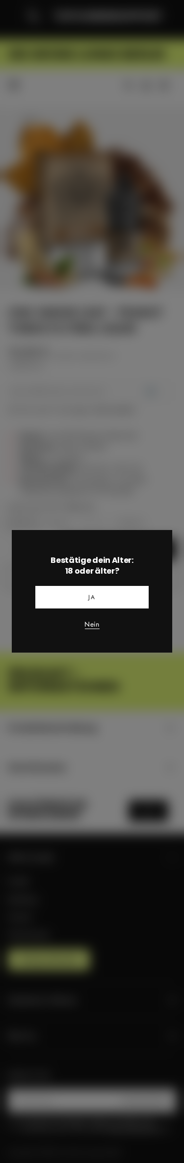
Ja (92, 597)
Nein (91, 624)
